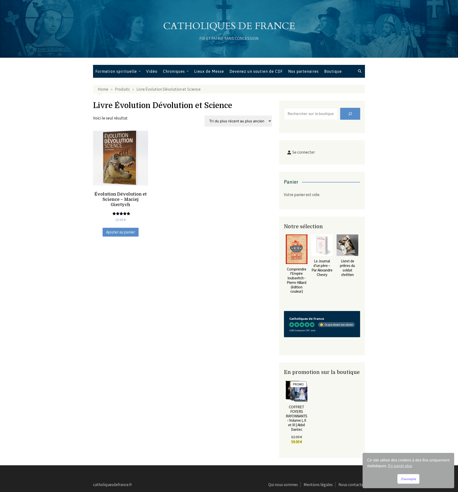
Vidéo (151, 71)
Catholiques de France (229, 26)
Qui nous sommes (283, 484)
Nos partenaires (303, 71)
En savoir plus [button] (400, 466)
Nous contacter (351, 484)
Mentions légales (318, 484)
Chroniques (174, 71)
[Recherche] (350, 114)
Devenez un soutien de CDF (256, 71)
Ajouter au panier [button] (120, 232)
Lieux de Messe (209, 71)
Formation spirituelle (116, 71)
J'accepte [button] (408, 479)
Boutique (333, 71)
